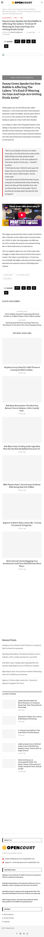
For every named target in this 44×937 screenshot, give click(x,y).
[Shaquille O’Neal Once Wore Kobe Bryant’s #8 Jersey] (9, 720)
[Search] (42, 3)
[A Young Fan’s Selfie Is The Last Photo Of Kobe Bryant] (9, 733)
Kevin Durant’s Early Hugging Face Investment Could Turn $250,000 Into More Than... (22, 563)
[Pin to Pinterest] (33, 41)
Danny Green (8, 275)
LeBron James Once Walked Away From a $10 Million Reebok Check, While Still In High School (29, 747)
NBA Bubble (7, 278)
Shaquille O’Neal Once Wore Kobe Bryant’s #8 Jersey (30, 718)
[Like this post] (18, 41)
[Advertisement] (22, 610)
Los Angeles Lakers (22, 275)
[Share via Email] (6, 46)
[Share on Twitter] (28, 41)
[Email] (24, 934)
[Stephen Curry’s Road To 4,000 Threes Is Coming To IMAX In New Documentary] (22, 351)
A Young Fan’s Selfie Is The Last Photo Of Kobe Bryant (29, 731)
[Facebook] (17, 934)
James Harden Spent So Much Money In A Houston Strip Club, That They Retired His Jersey (29, 704)
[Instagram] (20, 934)
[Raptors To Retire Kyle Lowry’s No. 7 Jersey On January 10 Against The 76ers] (22, 506)
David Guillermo (16, 32)
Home (4, 9)
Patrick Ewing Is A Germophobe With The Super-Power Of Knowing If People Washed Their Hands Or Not (29, 764)
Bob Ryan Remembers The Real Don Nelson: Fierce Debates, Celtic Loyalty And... (22, 408)
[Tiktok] (27, 934)
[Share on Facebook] (23, 41)
